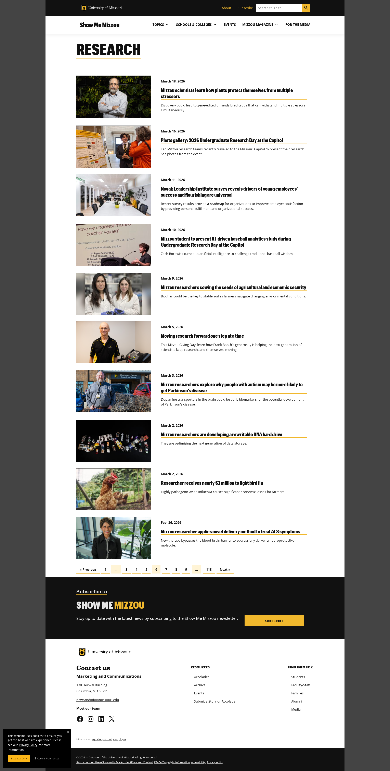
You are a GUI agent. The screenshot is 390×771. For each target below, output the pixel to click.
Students (298, 677)
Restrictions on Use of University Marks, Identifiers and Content (114, 762)
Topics (161, 24)
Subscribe (245, 8)
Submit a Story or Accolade (214, 701)
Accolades (201, 677)
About (226, 8)
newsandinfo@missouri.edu (97, 700)
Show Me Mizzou (99, 24)
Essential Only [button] (19, 758)
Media (296, 709)
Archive (199, 685)
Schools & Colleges (196, 24)
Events (230, 24)
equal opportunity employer (109, 739)
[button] (46, 758)
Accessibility (198, 762)
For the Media (297, 24)
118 (209, 569)
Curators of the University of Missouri (111, 757)
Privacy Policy (28, 745)
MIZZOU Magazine (260, 24)
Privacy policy (215, 762)
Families (297, 693)
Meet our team (88, 708)
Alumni (296, 701)
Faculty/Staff (300, 685)
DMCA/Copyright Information (172, 762)
